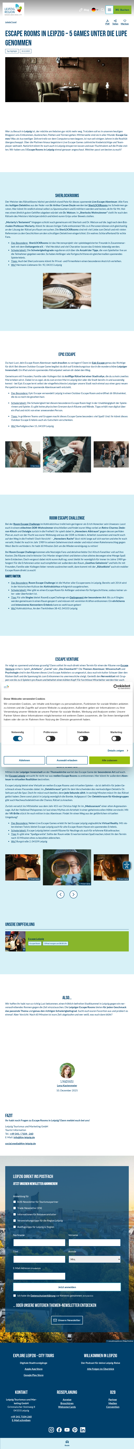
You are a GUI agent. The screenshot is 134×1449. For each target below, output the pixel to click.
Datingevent (77, 597)
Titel (15, 1251)
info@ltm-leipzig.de (24, 1137)
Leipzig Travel (11, 22)
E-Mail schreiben (21, 1420)
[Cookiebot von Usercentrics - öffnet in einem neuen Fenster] (116, 686)
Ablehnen (24, 760)
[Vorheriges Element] (60, 894)
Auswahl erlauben (67, 760)
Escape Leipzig (17, 775)
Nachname (19, 1235)
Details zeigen (116, 750)
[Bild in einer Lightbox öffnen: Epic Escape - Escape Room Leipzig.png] (22, 454)
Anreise (67, 1399)
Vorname (73, 1235)
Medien (113, 1403)
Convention (112, 1406)
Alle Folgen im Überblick (100, 1368)
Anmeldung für (21, 1196)
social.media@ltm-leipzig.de (20, 1143)
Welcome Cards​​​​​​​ (67, 1406)
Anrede (72, 1251)
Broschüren (67, 1403)
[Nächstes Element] (73, 894)
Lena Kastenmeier (67, 1085)
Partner (113, 1399)
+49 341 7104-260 (21, 1416)
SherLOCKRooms (98, 205)
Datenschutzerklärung (43, 1295)
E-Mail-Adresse (27, 1268)
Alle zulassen (109, 760)
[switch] (50, 738)
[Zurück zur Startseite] (13, 10)
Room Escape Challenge (26, 523)
